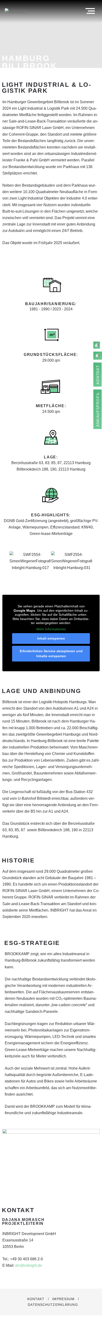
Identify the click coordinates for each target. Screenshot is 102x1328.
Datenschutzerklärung (53, 1305)
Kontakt (36, 1299)
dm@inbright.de (28, 1265)
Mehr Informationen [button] (51, 629)
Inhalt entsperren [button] (51, 638)
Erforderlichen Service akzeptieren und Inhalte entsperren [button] (51, 653)
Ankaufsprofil (98, 409)
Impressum (63, 1299)
